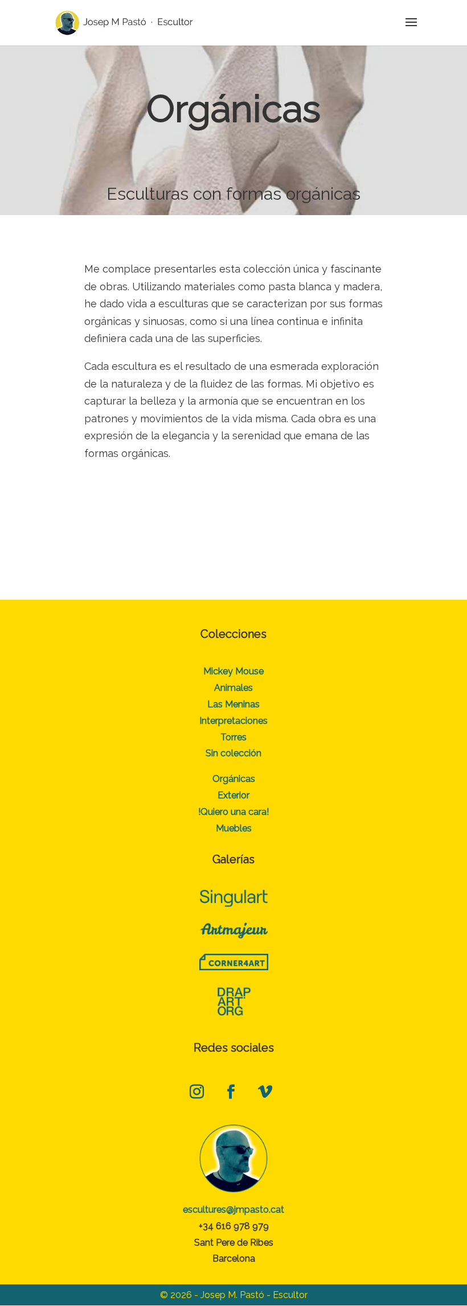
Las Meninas (233, 704)
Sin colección (233, 753)
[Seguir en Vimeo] (265, 1092)
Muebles (234, 828)
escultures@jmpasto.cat (233, 1209)
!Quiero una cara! (233, 811)
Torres (233, 737)
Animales (233, 687)
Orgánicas (233, 778)
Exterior (233, 795)
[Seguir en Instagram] (196, 1092)
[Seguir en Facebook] (230, 1092)
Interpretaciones (233, 720)
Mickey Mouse (233, 671)
